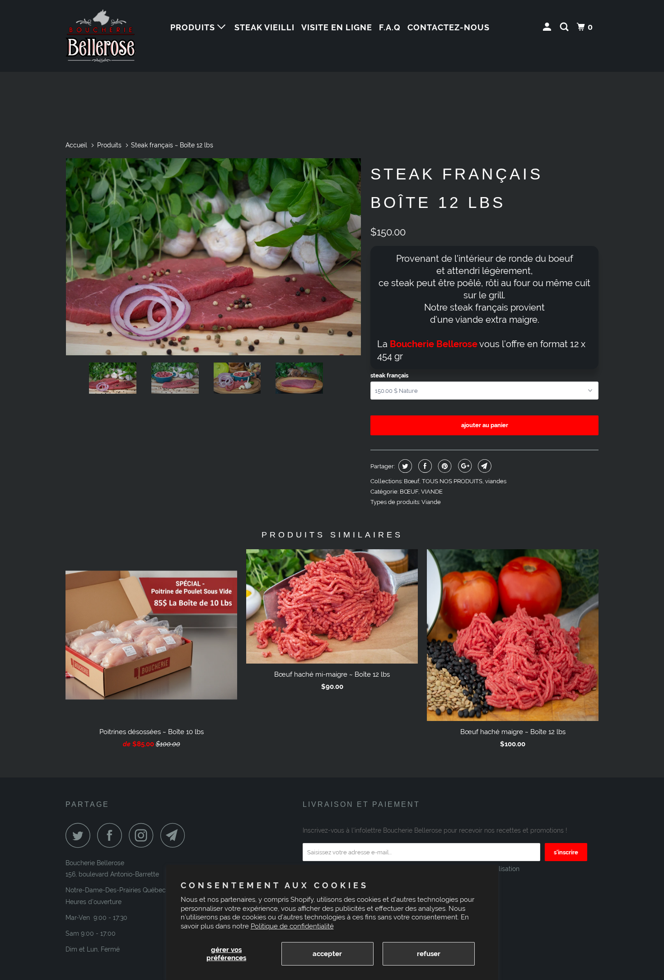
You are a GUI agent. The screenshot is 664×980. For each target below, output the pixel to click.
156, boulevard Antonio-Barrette (112, 874)
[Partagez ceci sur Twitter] (404, 466)
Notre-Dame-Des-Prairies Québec (115, 890)
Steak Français (389, 375)
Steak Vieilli (264, 27)
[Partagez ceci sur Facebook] (424, 466)
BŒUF (409, 491)
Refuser (428, 954)
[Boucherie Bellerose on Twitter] (80, 835)
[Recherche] (565, 27)
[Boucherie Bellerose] (111, 36)
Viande (431, 502)
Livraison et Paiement (361, 804)
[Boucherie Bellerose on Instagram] (144, 835)
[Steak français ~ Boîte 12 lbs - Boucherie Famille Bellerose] (213, 257)
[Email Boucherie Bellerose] (175, 835)
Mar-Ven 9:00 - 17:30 (96, 917)
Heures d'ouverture (93, 901)
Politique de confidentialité (292, 926)
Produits (193, 27)
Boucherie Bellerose (94, 863)
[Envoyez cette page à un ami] (483, 466)
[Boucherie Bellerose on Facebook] (112, 835)
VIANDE (432, 491)
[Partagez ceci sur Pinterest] (444, 466)
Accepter (327, 954)
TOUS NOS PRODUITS (452, 481)
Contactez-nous (448, 27)
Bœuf (411, 481)
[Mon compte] (548, 27)
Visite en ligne (336, 27)
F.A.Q (390, 27)
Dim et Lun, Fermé (92, 949)
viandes (495, 481)
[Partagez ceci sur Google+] (464, 466)
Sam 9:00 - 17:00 (90, 933)
